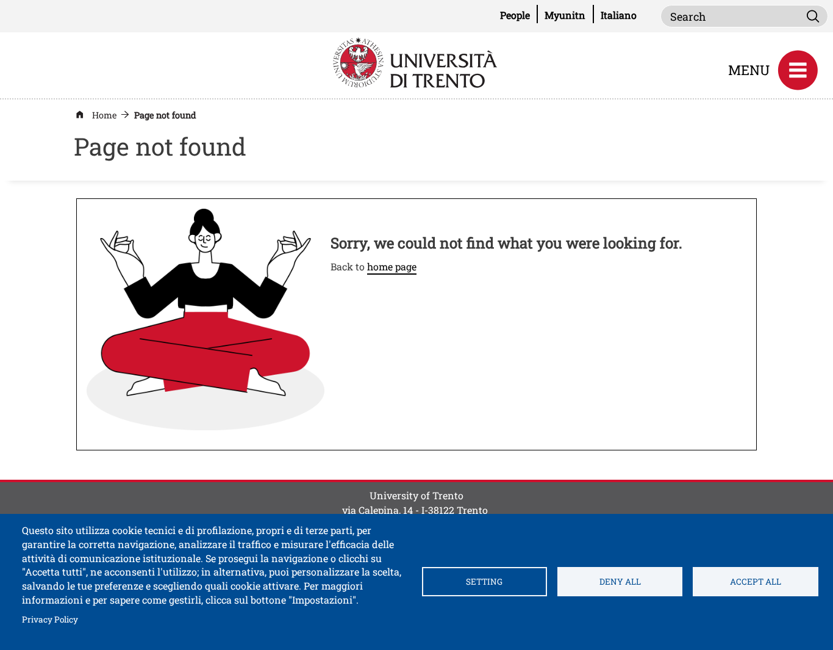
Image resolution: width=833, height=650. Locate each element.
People (519, 14)
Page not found (165, 115)
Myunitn (569, 14)
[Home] (416, 61)
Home (104, 115)
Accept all (755, 581)
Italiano (619, 15)
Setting (484, 581)
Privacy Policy (50, 619)
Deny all (620, 581)
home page (391, 266)
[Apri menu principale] (798, 70)
